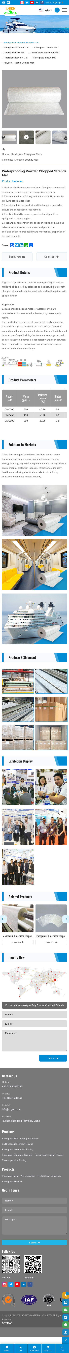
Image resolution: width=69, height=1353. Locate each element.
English (46, 10)
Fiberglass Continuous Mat (45, 52)
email (7, 1350)
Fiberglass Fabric (29, 1138)
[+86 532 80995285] (65, 1317)
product (48, 1350)
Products (16, 154)
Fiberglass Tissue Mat (44, 57)
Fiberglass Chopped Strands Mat (21, 42)
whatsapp (34, 1350)
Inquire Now (15, 256)
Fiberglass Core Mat (14, 52)
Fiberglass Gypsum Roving (49, 1155)
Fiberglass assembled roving (17, 1149)
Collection (49, 256)
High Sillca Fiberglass (49, 1176)
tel (20, 1350)
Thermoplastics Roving (14, 1160)
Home (5, 154)
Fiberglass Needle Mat (15, 57)
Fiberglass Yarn (10, 1176)
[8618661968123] (65, 1324)
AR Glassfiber (28, 1176)
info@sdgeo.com (11, 1109)
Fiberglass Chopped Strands (17, 1155)
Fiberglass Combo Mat (46, 47)
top (62, 1350)
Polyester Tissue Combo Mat (19, 62)
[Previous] (3, 137)
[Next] (66, 137)
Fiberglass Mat (32, 154)
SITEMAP (7, 1323)
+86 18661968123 (12, 1097)
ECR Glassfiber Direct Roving (17, 1144)
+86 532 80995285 (12, 1086)
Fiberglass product (12, 1181)
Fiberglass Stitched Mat (16, 47)
